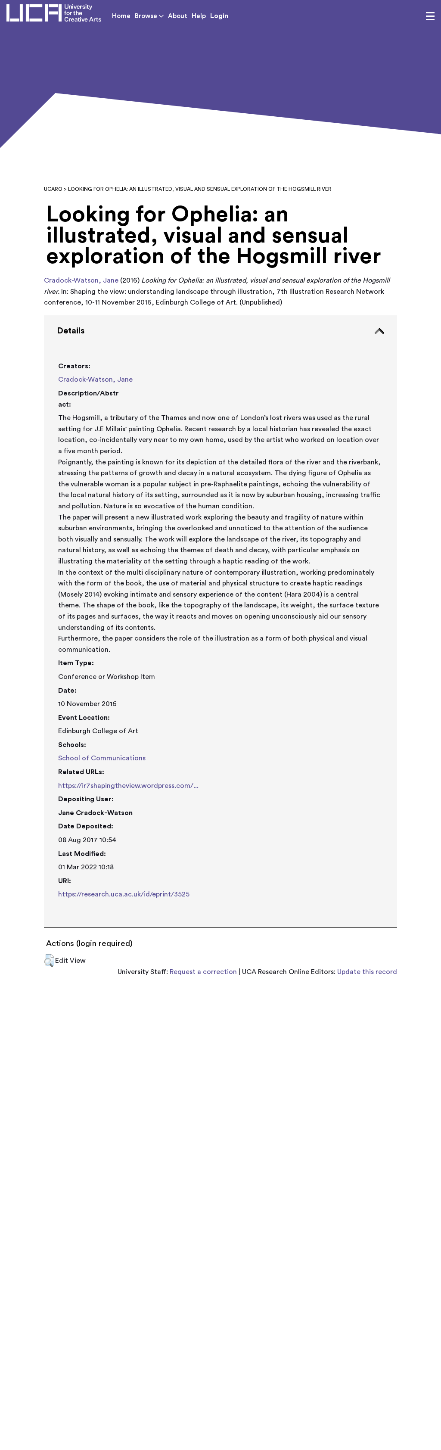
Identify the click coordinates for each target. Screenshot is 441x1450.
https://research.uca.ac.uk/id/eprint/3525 (123, 894)
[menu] (430, 16)
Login (219, 15)
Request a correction (203, 971)
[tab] (220, 621)
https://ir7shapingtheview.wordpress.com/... (128, 785)
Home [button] (121, 16)
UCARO (53, 189)
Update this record (367, 971)
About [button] (177, 16)
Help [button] (199, 16)
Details (70, 331)
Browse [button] (147, 16)
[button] (49, 960)
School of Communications (102, 758)
